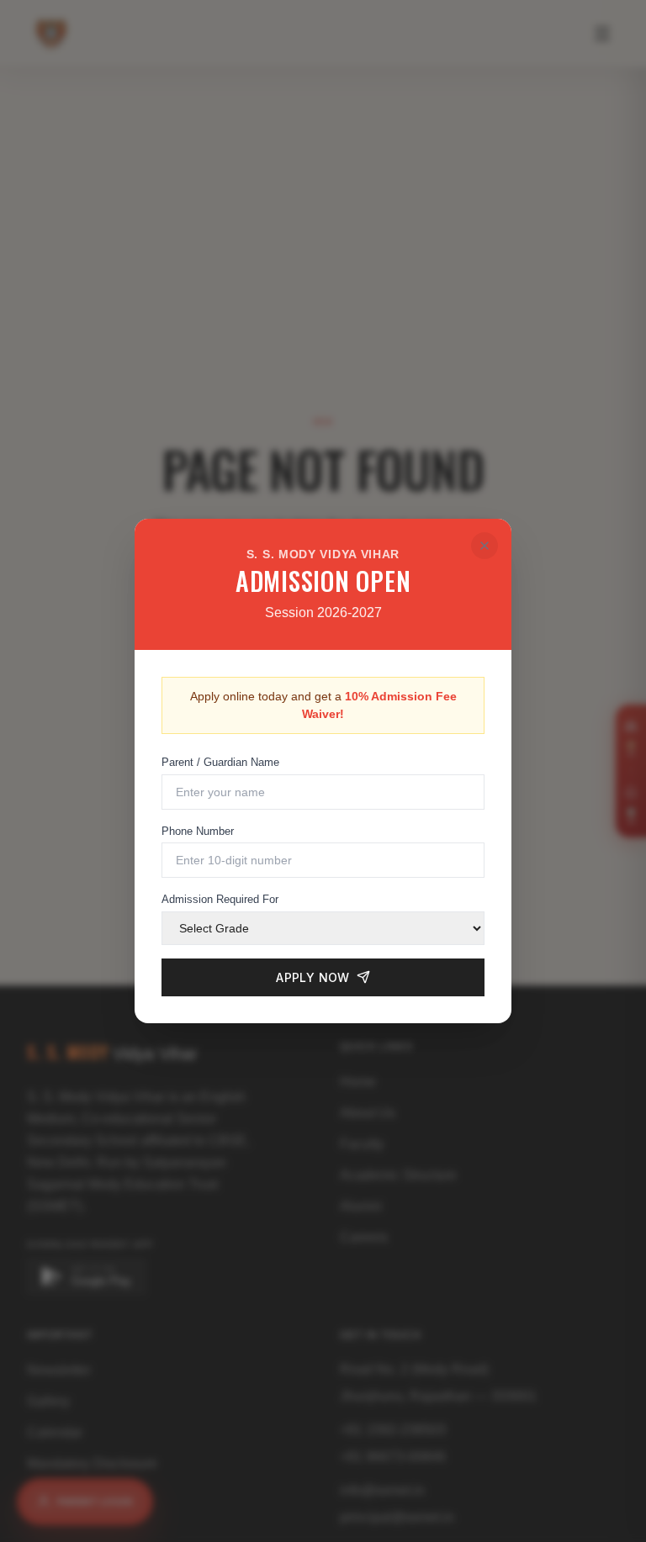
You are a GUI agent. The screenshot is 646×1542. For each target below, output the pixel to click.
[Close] (484, 545)
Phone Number (198, 831)
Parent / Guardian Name (220, 762)
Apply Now (312, 977)
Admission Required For (220, 899)
